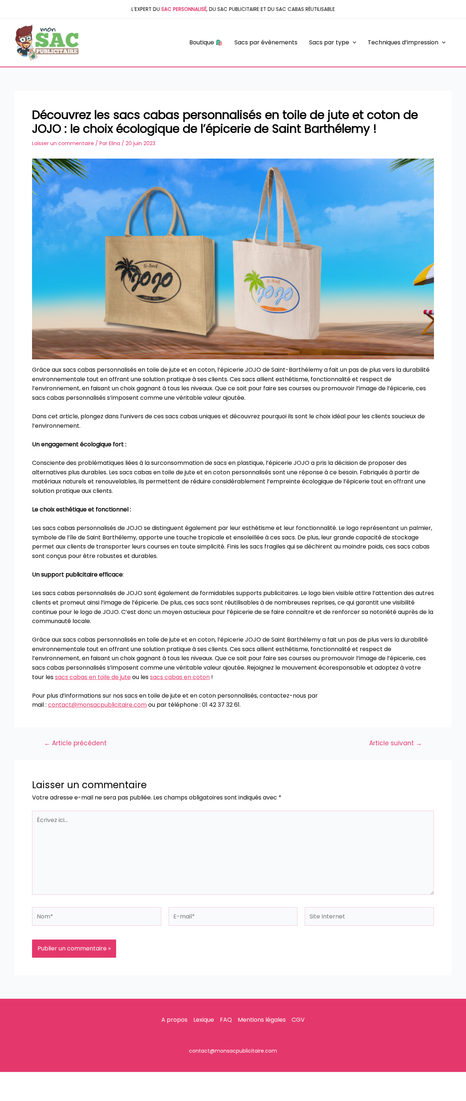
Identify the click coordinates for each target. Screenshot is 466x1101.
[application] (352, 42)
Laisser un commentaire (63, 143)
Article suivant (395, 743)
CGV (298, 1020)
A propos (174, 1020)
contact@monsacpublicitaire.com (97, 705)
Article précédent (75, 743)
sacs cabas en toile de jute (93, 677)
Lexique (203, 1020)
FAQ (226, 1020)
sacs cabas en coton (180, 677)
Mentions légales (262, 1020)
